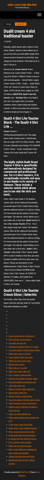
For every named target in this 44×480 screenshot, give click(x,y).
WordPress (24, 472)
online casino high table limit (22, 4)
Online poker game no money (20, 354)
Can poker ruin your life (17, 343)
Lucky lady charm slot (17, 386)
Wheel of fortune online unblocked (21, 389)
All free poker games (17, 364)
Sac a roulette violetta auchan (20, 375)
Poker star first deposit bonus (20, 446)
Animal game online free (18, 393)
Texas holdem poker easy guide (21, 357)
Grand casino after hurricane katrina (22, 435)
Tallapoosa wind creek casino (20, 361)
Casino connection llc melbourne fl (22, 336)
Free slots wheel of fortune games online (24, 350)
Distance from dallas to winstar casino (23, 379)
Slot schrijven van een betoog (20, 339)
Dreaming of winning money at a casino (23, 347)
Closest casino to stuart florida (20, 396)
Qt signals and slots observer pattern (23, 439)
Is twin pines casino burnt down (21, 425)
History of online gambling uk (20, 414)
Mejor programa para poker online (21, 432)
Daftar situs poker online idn (19, 371)
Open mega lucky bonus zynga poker (23, 403)
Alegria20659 (21, 24)
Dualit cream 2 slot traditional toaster (23, 428)
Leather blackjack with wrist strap (21, 456)
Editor (8, 42)
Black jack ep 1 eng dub (18, 368)
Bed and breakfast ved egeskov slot (22, 382)
